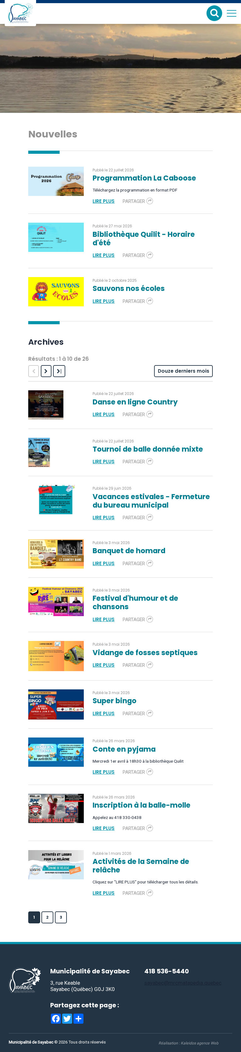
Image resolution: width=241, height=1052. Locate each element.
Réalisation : (188, 1043)
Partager (134, 201)
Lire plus (104, 201)
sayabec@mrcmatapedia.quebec (183, 983)
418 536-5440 (166, 971)
